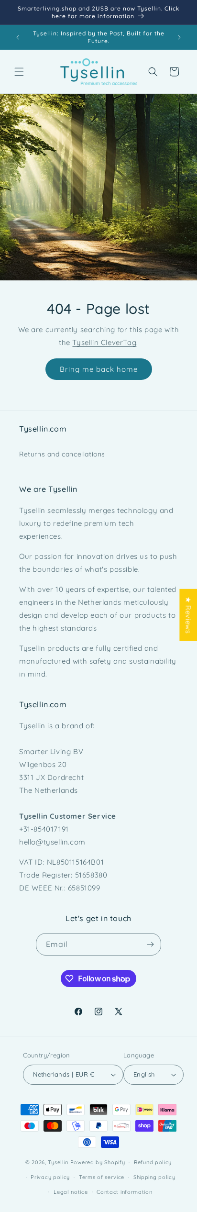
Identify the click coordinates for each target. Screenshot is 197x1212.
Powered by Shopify (97, 1162)
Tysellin (58, 1162)
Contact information (124, 1192)
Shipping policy (154, 1177)
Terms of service (101, 1177)
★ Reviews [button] (188, 614)
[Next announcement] (179, 37)
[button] (19, 71)
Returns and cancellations (62, 454)
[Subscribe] (150, 944)
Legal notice (71, 1192)
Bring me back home (99, 369)
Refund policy (153, 1162)
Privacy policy (50, 1177)
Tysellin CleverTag (104, 342)
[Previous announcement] (17, 37)
